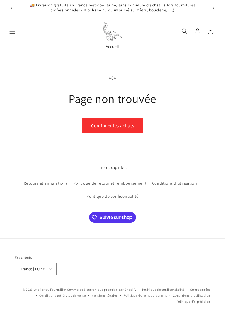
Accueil (112, 46)
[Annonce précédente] (11, 7)
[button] (12, 31)
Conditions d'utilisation (174, 183)
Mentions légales (104, 295)
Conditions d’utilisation (191, 295)
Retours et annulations (46, 183)
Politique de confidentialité (112, 196)
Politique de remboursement (145, 295)
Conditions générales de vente (62, 295)
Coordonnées (200, 290)
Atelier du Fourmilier (50, 290)
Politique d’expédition (193, 301)
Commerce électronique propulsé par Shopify (101, 290)
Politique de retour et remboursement (110, 183)
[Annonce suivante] (213, 7)
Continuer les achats (112, 125)
